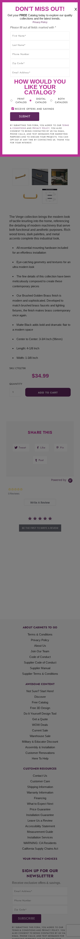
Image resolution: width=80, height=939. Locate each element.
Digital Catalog (41, 100)
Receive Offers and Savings (34, 109)
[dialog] (40, 469)
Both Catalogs (61, 100)
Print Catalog (21, 100)
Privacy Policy (40, 22)
